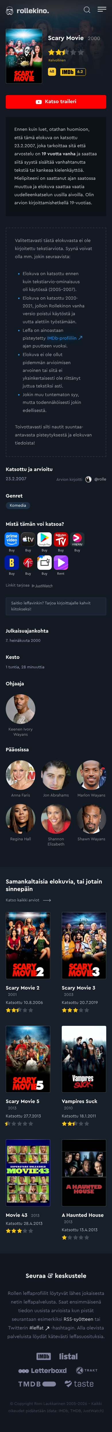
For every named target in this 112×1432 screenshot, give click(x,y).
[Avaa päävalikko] (102, 10)
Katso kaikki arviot (23, 900)
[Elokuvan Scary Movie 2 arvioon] (28, 963)
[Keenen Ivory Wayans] (20, 715)
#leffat (36, 1328)
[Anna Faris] (20, 779)
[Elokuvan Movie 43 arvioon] (28, 1187)
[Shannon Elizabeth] (56, 825)
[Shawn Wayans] (91, 825)
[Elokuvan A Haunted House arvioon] (84, 1190)
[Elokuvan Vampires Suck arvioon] (84, 1077)
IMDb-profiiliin (62, 338)
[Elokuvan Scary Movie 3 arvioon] (84, 963)
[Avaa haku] (87, 10)
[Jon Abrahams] (56, 779)
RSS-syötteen (78, 1319)
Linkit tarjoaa (18, 585)
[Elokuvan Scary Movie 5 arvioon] (28, 1077)
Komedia (18, 506)
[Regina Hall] (20, 825)
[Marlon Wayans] (91, 779)
